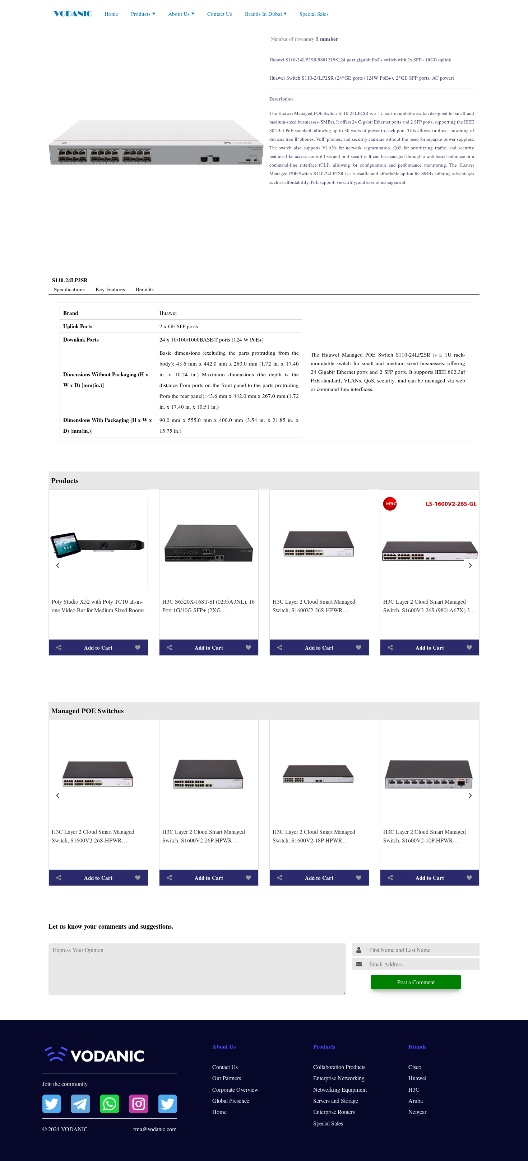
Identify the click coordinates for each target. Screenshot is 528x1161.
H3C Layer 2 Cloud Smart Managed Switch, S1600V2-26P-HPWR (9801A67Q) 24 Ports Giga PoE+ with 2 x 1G (208, 836)
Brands (417, 1046)
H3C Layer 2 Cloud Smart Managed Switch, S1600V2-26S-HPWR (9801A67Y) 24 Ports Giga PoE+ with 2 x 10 (319, 606)
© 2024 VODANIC (65, 1129)
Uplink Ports (77, 326)
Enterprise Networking (339, 1078)
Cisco (414, 1067)
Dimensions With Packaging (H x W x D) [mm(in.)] (107, 425)
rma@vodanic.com (155, 1129)
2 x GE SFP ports (178, 326)
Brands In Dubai (263, 13)
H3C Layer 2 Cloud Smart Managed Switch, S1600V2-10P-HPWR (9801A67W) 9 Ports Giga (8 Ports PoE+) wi (424, 836)
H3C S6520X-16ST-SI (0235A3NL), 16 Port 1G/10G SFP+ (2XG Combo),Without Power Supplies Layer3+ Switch (208, 606)
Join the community (65, 1084)
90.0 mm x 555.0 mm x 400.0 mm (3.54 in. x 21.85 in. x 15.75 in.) (229, 425)
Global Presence (230, 1101)
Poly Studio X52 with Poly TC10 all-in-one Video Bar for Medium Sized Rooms (98, 606)
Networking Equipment (340, 1089)
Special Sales (314, 13)
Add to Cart (98, 647)
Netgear (417, 1112)
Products (140, 13)
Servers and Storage (335, 1101)
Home (111, 13)
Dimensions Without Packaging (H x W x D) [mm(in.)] (105, 379)
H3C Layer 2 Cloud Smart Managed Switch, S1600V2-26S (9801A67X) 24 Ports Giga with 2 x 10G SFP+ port (428, 606)
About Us (179, 13)
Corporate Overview (235, 1089)
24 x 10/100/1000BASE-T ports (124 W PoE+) (211, 339)
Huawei (168, 312)
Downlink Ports (81, 339)
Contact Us (219, 13)
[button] (470, 565)
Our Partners (226, 1078)
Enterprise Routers (334, 1112)
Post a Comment (416, 982)
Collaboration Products (339, 1067)
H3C (414, 1089)
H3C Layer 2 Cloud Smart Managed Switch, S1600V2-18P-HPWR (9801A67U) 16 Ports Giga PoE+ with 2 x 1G (319, 836)
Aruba (415, 1101)
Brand (70, 313)
